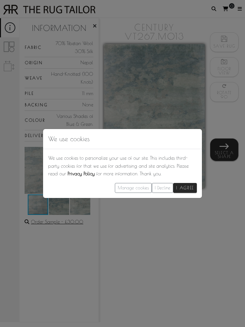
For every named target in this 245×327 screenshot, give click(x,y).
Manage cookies (133, 187)
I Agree (185, 187)
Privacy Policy (81, 173)
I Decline (162, 187)
